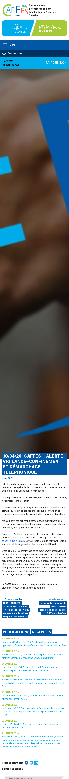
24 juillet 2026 (10, 676)
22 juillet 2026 (10, 705)
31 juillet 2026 (10, 638)
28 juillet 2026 (10, 664)
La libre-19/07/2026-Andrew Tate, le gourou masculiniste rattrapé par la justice (31, 726)
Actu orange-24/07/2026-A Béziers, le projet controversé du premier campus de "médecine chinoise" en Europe (32, 656)
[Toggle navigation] (5, 45)
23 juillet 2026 (10, 692)
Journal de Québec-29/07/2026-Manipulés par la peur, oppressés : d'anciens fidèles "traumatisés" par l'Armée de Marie (34, 644)
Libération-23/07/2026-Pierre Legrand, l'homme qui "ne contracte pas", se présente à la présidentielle (30, 669)
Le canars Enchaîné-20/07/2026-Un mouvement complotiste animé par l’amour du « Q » (33, 697)
